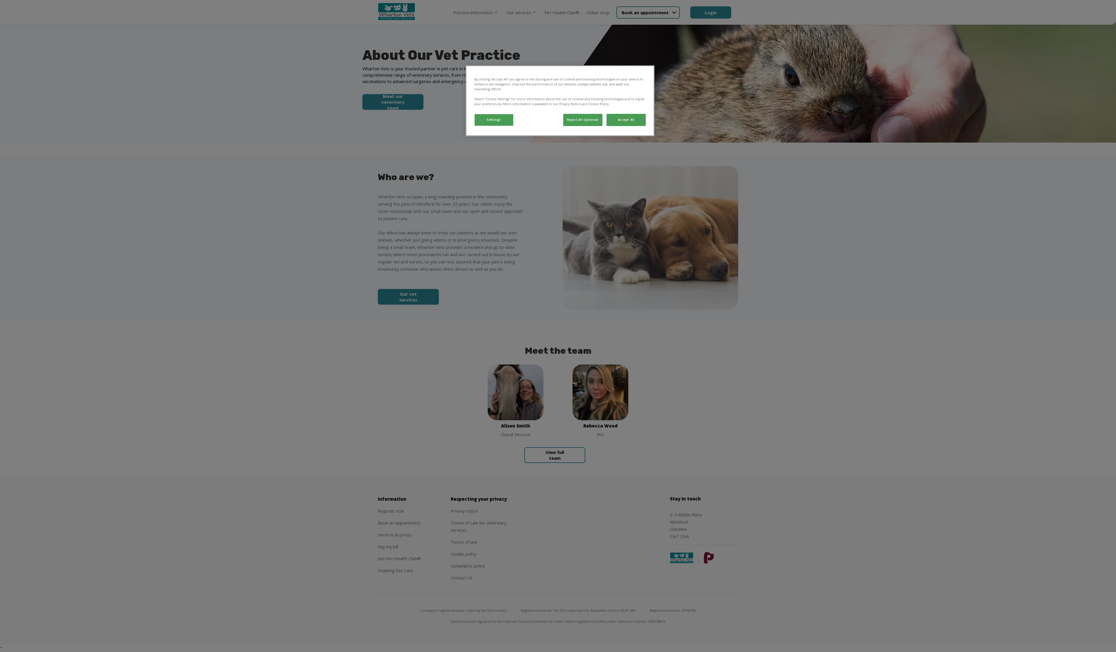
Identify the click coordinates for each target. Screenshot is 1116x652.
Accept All (626, 120)
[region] (560, 100)
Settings (494, 120)
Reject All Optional (583, 120)
